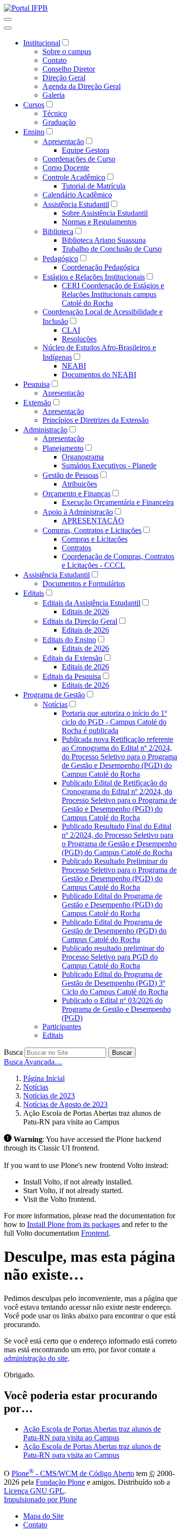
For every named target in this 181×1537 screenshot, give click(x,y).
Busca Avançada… (33, 1062)
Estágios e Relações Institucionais (93, 277)
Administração (45, 430)
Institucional (41, 43)
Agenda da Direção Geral (81, 86)
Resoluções (79, 339)
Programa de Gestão (54, 695)
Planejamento (63, 448)
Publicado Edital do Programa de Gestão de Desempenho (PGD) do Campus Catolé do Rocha (114, 931)
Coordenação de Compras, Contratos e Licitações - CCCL (118, 560)
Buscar (122, 1052)
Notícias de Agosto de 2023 (65, 1104)
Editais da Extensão (72, 658)
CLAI (71, 330)
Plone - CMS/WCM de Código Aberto (73, 1473)
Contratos (76, 548)
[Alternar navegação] (8, 19)
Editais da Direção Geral (79, 621)
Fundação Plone (60, 1482)
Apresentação (63, 141)
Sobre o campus (66, 51)
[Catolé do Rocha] (26, 8)
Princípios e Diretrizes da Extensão (95, 420)
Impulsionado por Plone (40, 1499)
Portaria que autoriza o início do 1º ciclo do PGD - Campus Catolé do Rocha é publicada (114, 722)
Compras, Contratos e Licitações (91, 530)
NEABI (74, 366)
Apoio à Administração (77, 512)
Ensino (33, 132)
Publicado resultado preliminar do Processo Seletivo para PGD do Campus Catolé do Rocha (113, 957)
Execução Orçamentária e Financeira (118, 502)
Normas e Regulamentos (99, 222)
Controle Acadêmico (73, 177)
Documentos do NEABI (99, 374)
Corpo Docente (65, 167)
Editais (33, 593)
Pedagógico (60, 258)
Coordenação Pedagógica (100, 267)
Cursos (33, 105)
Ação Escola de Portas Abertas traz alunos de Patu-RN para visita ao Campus (92, 1433)
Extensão (37, 403)
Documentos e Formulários (83, 583)
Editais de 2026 (85, 611)
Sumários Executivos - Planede (109, 465)
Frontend (95, 1233)
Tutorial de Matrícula (93, 186)
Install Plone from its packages (73, 1224)
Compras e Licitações (94, 539)
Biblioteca (57, 231)
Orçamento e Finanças (76, 493)
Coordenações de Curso (78, 159)
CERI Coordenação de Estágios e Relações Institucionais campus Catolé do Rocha (113, 294)
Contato (54, 60)
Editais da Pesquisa (71, 676)
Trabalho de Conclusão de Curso (112, 249)
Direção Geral (63, 78)
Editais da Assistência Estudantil (91, 603)
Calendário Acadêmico (77, 195)
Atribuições (79, 484)
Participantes (61, 1026)
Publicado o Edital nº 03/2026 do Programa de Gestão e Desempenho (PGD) (116, 1009)
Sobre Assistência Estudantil (105, 213)
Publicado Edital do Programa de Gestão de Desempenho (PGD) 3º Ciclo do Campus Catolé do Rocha (115, 983)
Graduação (59, 122)
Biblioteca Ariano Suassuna (104, 240)
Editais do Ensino (69, 639)
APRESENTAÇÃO (93, 521)
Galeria (53, 95)
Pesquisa (36, 384)
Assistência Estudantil (75, 204)
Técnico (54, 113)
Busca (13, 1052)
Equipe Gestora (85, 150)
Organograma (83, 457)
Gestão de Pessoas (70, 475)
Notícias (55, 704)
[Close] (8, 28)
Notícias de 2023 (49, 1096)
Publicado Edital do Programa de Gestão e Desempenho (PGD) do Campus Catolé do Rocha (112, 904)
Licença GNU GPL (34, 1491)
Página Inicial (44, 1078)
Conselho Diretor (68, 69)
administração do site (36, 1358)
